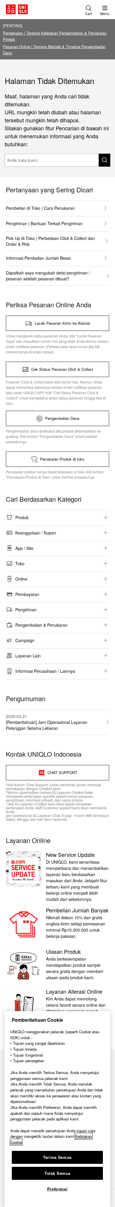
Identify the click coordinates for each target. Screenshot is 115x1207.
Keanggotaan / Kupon (35, 533)
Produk (22, 517)
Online (21, 579)
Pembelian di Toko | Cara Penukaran (40, 208)
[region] (57, 1109)
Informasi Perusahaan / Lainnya (45, 671)
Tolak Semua (57, 1173)
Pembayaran (27, 594)
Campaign (24, 640)
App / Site (24, 548)
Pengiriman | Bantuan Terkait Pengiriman (44, 223)
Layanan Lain (28, 656)
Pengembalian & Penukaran (41, 625)
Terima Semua (57, 1157)
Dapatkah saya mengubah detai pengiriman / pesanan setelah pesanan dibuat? (48, 276)
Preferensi (57, 1189)
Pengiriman (26, 610)
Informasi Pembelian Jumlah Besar (38, 258)
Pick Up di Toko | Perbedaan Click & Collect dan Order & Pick (50, 241)
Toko (19, 563)
